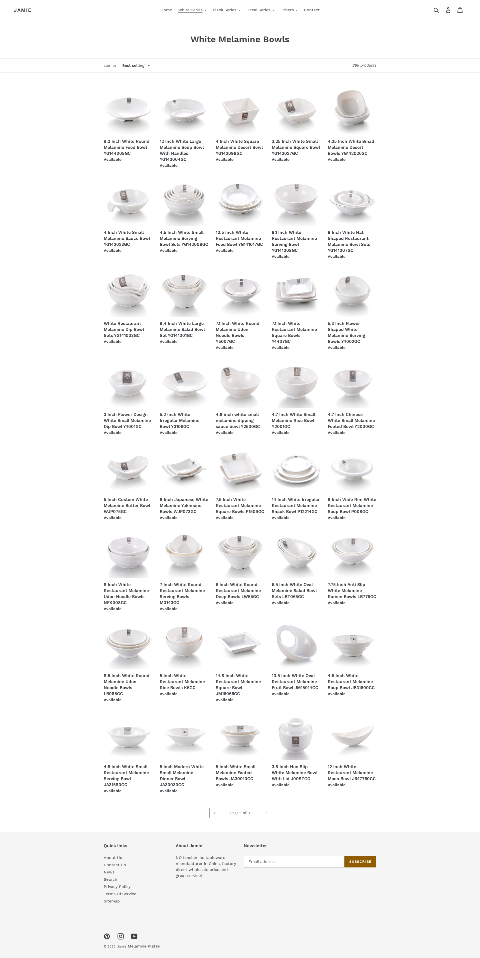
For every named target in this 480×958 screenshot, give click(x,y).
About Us (113, 857)
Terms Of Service (120, 893)
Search (110, 879)
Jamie (23, 10)
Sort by (110, 66)
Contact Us (115, 864)
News (109, 872)
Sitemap (112, 901)
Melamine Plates (144, 946)
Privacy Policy (117, 886)
